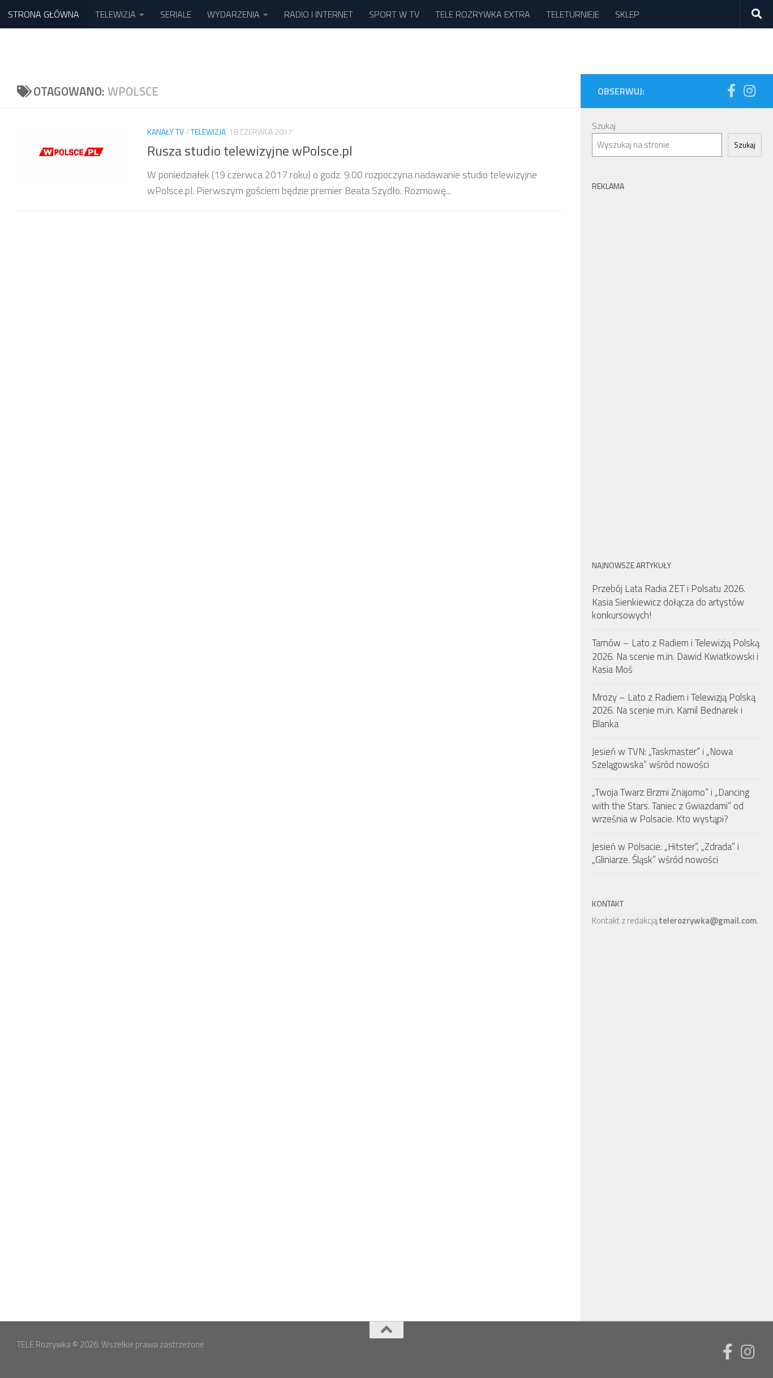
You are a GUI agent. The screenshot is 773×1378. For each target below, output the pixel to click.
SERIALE (175, 14)
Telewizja (208, 132)
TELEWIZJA (115, 14)
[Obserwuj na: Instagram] (749, 90)
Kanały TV (165, 132)
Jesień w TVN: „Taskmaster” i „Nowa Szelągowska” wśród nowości (662, 758)
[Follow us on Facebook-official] (731, 90)
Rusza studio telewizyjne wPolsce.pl (250, 150)
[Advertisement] (677, 366)
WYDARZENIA (233, 14)
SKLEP (627, 14)
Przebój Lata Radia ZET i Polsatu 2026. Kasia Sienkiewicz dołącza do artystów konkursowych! (668, 602)
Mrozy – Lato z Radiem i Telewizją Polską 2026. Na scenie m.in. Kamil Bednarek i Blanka (673, 710)
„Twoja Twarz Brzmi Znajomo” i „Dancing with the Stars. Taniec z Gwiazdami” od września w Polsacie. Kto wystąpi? (670, 805)
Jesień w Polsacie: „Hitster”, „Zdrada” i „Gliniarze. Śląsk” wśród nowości (665, 853)
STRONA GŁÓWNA (43, 14)
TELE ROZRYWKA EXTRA (482, 14)
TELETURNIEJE (572, 14)
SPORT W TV (394, 14)
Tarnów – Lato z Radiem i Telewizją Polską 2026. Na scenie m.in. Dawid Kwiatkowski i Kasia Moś (675, 656)
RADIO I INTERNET (318, 14)
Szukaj (604, 125)
